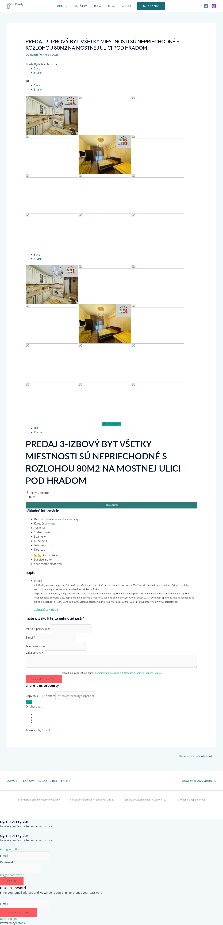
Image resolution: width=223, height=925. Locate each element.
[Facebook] (206, 6)
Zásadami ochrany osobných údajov (142, 672)
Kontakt (126, 6)
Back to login (8, 919)
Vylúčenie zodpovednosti (191, 799)
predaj (47, 532)
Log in (11, 881)
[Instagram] (214, 6)
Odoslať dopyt (43, 678)
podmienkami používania (108, 672)
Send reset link (18, 912)
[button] (151, 6)
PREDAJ (97, 6)
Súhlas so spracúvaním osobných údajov (92, 799)
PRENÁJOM (80, 6)
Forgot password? (12, 875)
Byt (36, 64)
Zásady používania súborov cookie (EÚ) (146, 799)
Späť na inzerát (111, 424)
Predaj (30, 64)
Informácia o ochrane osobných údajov (39, 799)
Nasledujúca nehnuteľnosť (197, 756)
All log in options (11, 849)
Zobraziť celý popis (46, 610)
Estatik (46, 730)
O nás (111, 6)
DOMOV (62, 6)
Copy (29, 702)
